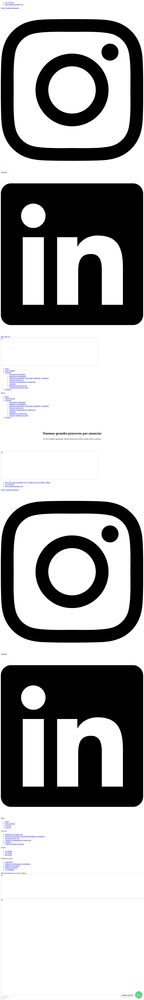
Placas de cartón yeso (16, 380)
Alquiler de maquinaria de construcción (22, 382)
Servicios (8, 372)
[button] (72, 393)
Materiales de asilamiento (17, 376)
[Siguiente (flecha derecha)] (4, 998)
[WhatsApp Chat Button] (139, 995)
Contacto (8, 389)
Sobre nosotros (10, 370)
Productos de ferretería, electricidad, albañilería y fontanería (29, 378)
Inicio (7, 369)
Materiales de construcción (18, 386)
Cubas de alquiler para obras (18, 387)
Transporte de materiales (17, 374)
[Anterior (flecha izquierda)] (2, 998)
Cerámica (12, 384)
